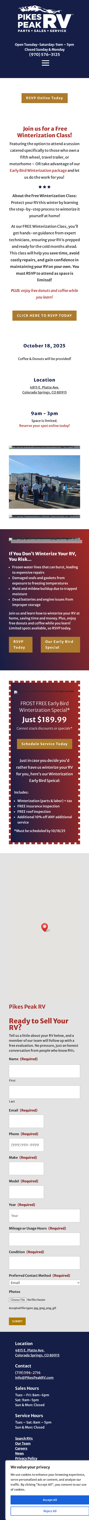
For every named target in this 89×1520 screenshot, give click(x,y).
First (12, 1080)
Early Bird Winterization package (38, 170)
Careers (21, 1448)
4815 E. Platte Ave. (29, 1350)
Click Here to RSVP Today (44, 315)
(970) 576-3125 (44, 54)
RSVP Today (19, 644)
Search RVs (24, 1438)
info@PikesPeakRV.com (34, 1377)
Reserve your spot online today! (44, 426)
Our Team (23, 1443)
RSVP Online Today (44, 98)
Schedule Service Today (45, 744)
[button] (46, 927)
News (19, 1453)
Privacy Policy (26, 1458)
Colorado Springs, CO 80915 (37, 1355)
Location (44, 380)
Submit (17, 1321)
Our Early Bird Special (59, 644)
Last (12, 1101)
